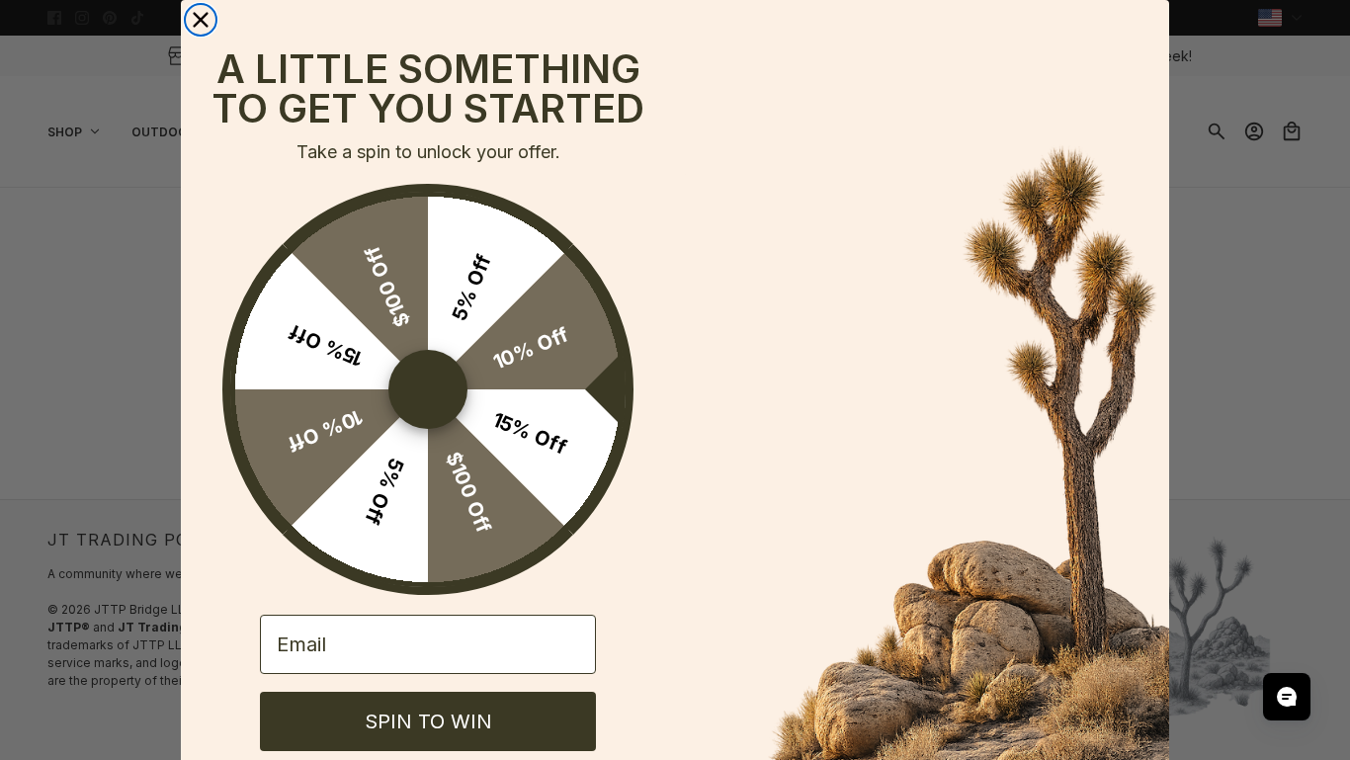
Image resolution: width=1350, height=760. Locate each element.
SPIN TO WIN (428, 721)
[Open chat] (1286, 696)
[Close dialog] (200, 20)
